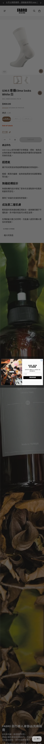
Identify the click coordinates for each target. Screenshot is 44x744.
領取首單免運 (32, 378)
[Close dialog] (41, 360)
